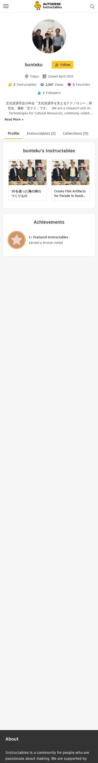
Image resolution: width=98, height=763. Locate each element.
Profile (13, 133)
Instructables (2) (41, 133)
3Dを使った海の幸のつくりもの (26, 193)
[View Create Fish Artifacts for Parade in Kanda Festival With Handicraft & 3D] (70, 173)
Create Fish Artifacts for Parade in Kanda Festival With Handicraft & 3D (70, 193)
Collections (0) (75, 133)
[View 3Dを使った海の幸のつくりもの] (27, 173)
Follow (65, 64)
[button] (6, 6)
